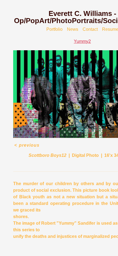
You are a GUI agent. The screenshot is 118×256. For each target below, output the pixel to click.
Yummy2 (82, 41)
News (72, 29)
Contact (90, 29)
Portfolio (54, 29)
